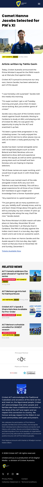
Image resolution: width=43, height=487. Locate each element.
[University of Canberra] (29, 373)
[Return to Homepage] (21, 4)
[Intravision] (14, 373)
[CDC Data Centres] (21, 359)
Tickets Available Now (11, 251)
